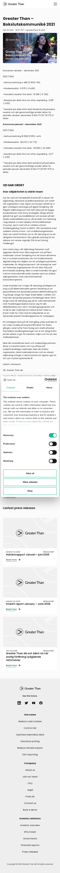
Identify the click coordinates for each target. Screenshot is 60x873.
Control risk (30, 728)
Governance (30, 838)
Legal (30, 790)
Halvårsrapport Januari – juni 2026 (27, 554)
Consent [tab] (11, 387)
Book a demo (30, 809)
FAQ (30, 783)
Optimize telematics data (30, 734)
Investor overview (30, 825)
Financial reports (30, 845)
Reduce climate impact (30, 748)
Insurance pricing (30, 741)
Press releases (30, 851)
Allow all (30, 473)
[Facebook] (41, 703)
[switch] (53, 444)
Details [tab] (30, 387)
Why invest (30, 831)
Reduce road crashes (30, 721)
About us (30, 770)
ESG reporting (30, 754)
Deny (30, 491)
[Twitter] (26, 703)
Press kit (30, 796)
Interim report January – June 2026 (28, 604)
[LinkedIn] (19, 703)
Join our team (30, 776)
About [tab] (49, 387)
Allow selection (30, 482)
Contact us (30, 803)
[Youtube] (33, 703)
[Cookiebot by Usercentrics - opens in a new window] (44, 380)
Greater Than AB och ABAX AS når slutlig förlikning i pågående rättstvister (27, 657)
